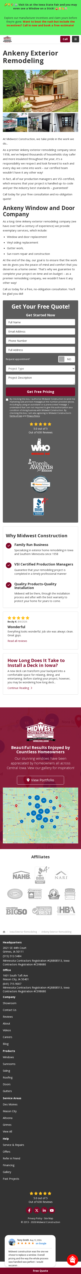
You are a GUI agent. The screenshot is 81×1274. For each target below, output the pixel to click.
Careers (7, 1037)
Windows (8, 1057)
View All (7, 1131)
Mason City (10, 1111)
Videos (7, 1030)
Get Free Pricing (40, 391)
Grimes (7, 1124)
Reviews (8, 1016)
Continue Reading (18, 688)
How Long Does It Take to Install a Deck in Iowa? (36, 662)
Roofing (7, 1077)
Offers (6, 1151)
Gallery (7, 1172)
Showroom (9, 1003)
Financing (8, 1165)
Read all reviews (17, 641)
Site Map (48, 1218)
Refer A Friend (11, 1158)
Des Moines (10, 1104)
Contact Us (9, 1010)
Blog (5, 1044)
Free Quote (40, 1270)
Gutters (7, 1091)
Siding (6, 1070)
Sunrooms (9, 1064)
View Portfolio (42, 780)
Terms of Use (16, 416)
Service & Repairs (13, 1145)
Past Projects (11, 1178)
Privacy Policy (33, 416)
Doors (7, 1084)
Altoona (7, 1118)
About (6, 1023)
